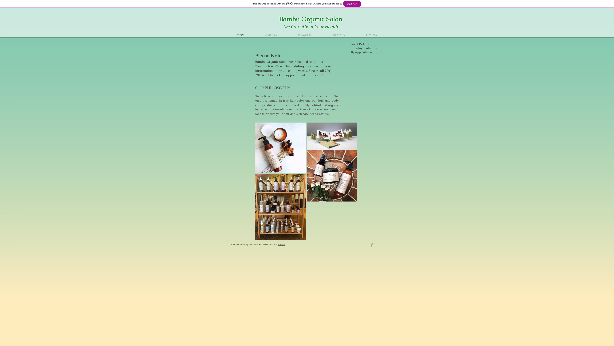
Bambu (290, 19)
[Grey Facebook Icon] (372, 245)
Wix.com (281, 244)
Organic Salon (321, 19)
